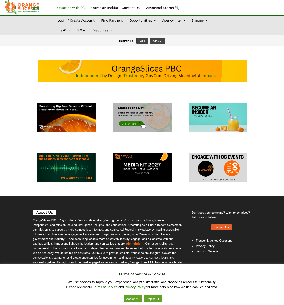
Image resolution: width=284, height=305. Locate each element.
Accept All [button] (132, 299)
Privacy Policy (205, 246)
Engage (198, 20)
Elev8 (62, 30)
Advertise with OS (70, 8)
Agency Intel (171, 20)
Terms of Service (207, 251)
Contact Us (131, 8)
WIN (142, 40)
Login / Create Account (76, 20)
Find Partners (112, 20)
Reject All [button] (153, 299)
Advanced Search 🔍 (162, 8)
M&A (81, 30)
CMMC (157, 40)
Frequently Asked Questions (214, 240)
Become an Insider (103, 8)
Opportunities (141, 20)
